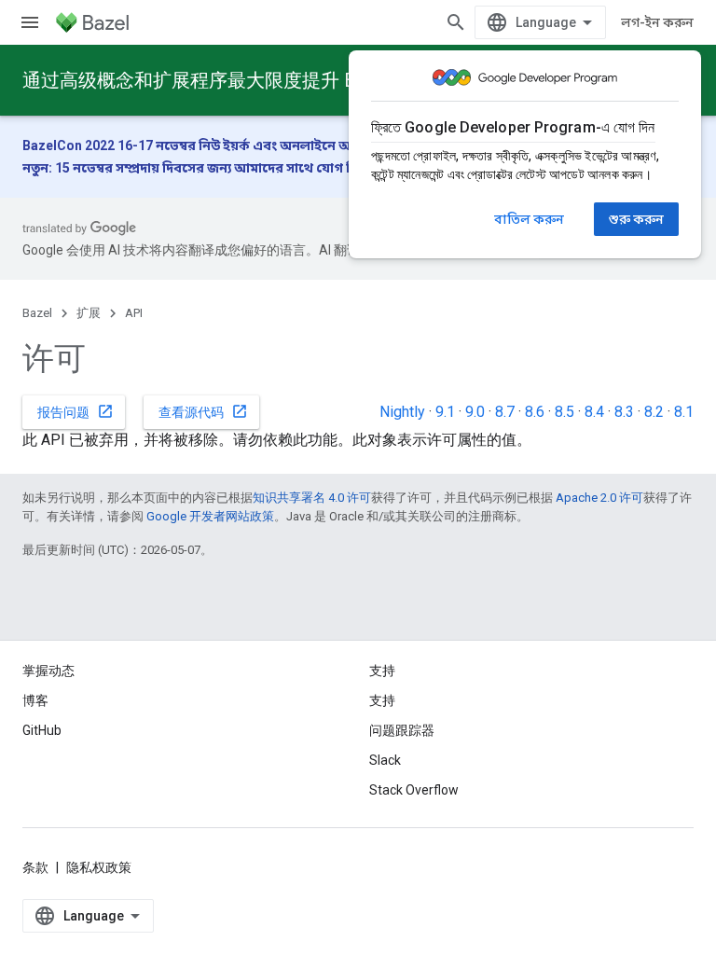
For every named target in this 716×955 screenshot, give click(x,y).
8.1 (684, 412)
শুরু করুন (636, 219)
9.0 (475, 412)
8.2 (654, 412)
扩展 (88, 313)
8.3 (624, 412)
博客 (35, 700)
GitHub (42, 730)
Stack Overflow (414, 789)
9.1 (445, 412)
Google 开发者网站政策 (210, 516)
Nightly (402, 412)
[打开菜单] (29, 22)
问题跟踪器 (401, 730)
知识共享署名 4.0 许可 (312, 498)
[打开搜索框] (456, 22)
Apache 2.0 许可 (599, 498)
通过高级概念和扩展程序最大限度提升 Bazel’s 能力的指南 (261, 80)
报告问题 (75, 411)
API (134, 313)
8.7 (505, 412)
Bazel (37, 313)
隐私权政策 (98, 867)
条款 (35, 867)
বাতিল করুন (529, 219)
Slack (385, 760)
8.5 (564, 412)
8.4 (594, 412)
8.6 (534, 412)
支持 (382, 700)
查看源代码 (203, 411)
